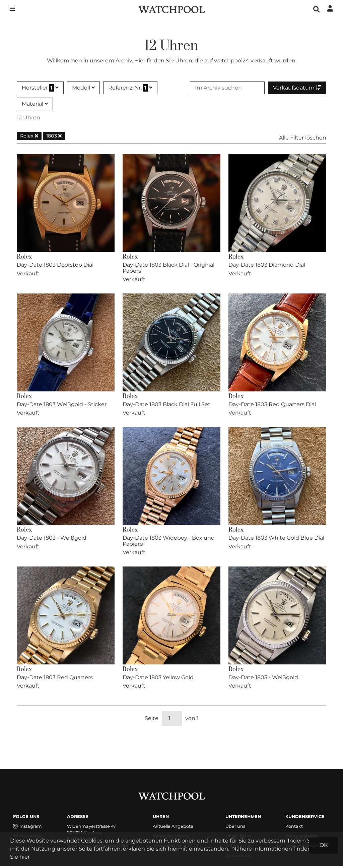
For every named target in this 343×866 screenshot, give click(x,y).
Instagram (30, 826)
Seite (151, 718)
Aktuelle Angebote (173, 826)
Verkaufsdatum (294, 88)
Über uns (235, 826)
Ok (324, 845)
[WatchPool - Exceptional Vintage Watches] (171, 9)
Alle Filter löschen (302, 137)
